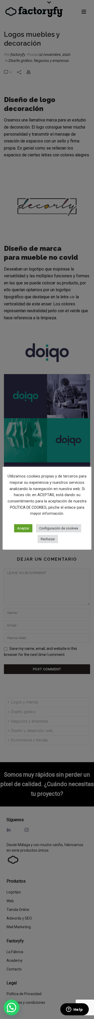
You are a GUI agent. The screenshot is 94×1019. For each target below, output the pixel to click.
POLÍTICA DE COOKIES (28, 507)
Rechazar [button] (48, 539)
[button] (11, 1007)
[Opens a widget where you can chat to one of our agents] (74, 1009)
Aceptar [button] (23, 528)
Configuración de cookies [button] (58, 528)
